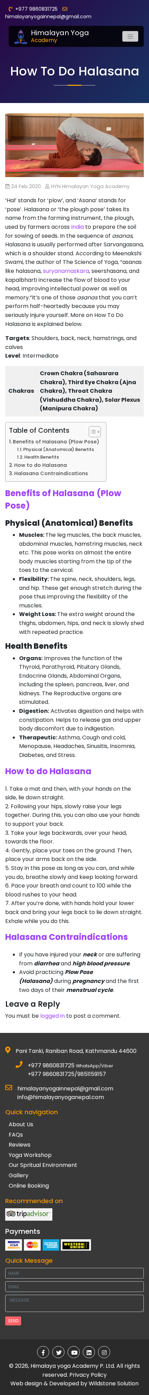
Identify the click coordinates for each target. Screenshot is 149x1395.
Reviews (19, 1145)
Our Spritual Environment (43, 1165)
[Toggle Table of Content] (91, 432)
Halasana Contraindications (51, 473)
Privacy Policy (88, 1375)
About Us (21, 1124)
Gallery (18, 1175)
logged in (52, 1016)
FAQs (16, 1135)
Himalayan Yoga (60, 36)
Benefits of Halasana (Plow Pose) (56, 441)
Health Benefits (41, 457)
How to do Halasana (40, 465)
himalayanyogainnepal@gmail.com (48, 16)
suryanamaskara (66, 271)
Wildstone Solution (114, 1383)
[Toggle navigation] (130, 36)
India (77, 227)
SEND (13, 1321)
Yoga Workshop (30, 1155)
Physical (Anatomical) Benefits (58, 449)
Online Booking (29, 1186)
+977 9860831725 (51, 1065)
